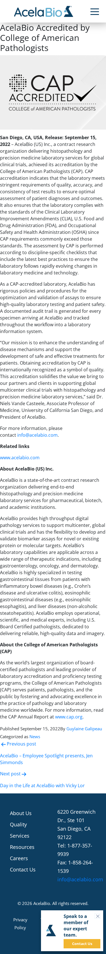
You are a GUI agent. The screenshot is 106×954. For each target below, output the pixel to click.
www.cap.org (69, 717)
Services (19, 835)
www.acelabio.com (20, 457)
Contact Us (23, 869)
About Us (21, 813)
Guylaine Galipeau (84, 728)
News (34, 736)
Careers (19, 858)
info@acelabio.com (37, 435)
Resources (22, 847)
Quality (18, 824)
